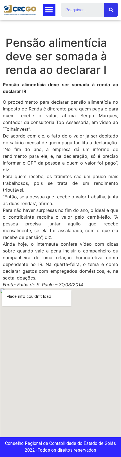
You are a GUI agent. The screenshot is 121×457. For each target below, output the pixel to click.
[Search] (111, 10)
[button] (49, 10)
